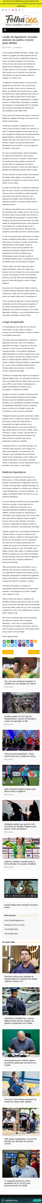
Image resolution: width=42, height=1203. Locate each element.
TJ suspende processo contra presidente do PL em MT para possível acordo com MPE (17, 1183)
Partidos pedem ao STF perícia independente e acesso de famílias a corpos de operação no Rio (20, 718)
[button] (21, 888)
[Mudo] (32, 896)
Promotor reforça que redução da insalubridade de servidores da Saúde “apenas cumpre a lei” (20, 978)
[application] (21, 888)
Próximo (32, 652)
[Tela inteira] (35, 896)
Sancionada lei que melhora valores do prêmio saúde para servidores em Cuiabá (20, 1062)
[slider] (19, 895)
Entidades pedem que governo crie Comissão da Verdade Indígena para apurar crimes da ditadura (20, 826)
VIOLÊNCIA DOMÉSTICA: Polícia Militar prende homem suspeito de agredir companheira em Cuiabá (19, 1020)
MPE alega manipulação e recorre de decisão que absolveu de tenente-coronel (20, 1141)
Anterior (9, 652)
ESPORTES (18, 47)
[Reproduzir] (7, 896)
